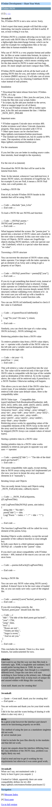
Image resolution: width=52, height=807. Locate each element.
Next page (9, 799)
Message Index (11, 794)
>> (9, 13)
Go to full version (9, 804)
